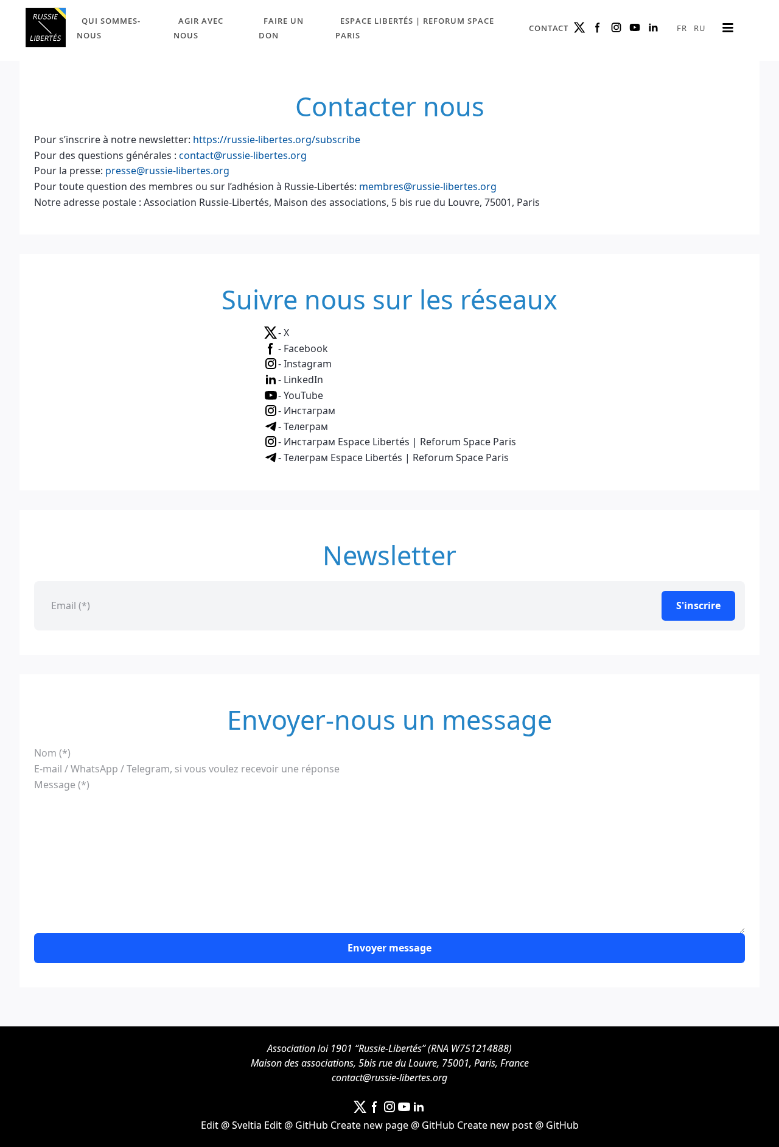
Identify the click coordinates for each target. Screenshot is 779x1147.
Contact (548, 28)
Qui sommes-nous (109, 28)
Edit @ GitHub (296, 1125)
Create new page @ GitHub (392, 1125)
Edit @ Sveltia (231, 1125)
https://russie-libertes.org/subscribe (276, 139)
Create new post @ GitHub (518, 1125)
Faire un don (281, 28)
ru (699, 28)
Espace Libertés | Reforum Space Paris (414, 28)
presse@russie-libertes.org (167, 170)
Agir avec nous (198, 28)
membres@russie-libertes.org (428, 186)
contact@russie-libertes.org (243, 155)
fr (682, 28)
